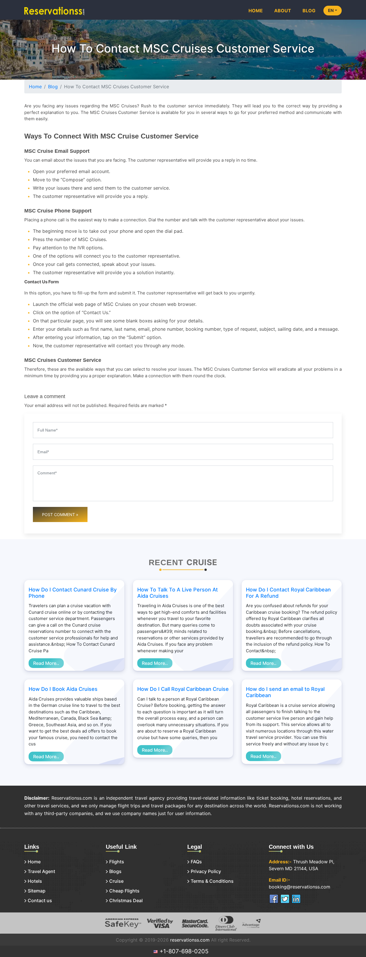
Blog (309, 10)
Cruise (116, 881)
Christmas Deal (126, 900)
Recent (166, 562)
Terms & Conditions (212, 881)
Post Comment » (60, 514)
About (282, 10)
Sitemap (36, 891)
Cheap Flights (124, 891)
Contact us (40, 900)
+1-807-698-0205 (183, 951)
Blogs (115, 871)
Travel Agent (41, 871)
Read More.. (46, 663)
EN (331, 10)
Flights (116, 861)
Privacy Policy (206, 871)
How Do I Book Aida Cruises (63, 689)
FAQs (196, 861)
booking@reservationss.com (299, 887)
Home (255, 10)
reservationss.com (190, 940)
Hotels (35, 881)
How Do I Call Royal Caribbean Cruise (183, 689)
